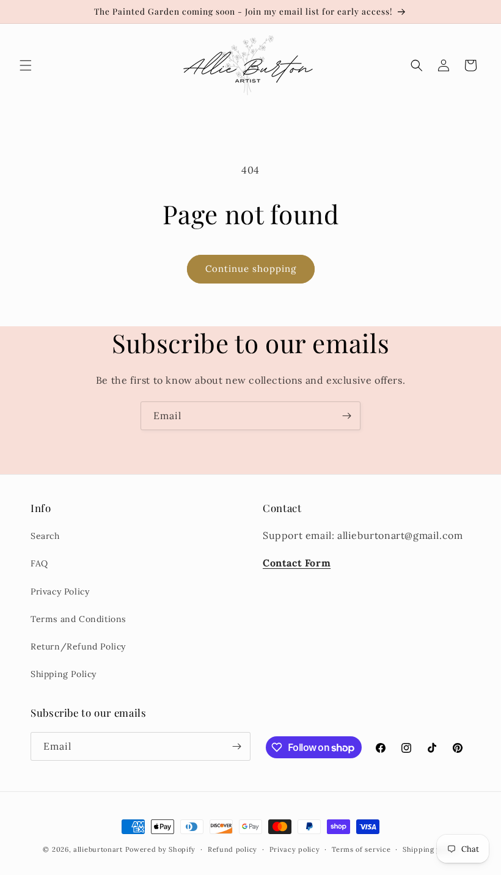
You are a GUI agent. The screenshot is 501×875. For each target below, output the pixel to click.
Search (45, 535)
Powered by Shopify (160, 849)
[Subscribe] (346, 415)
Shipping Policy (64, 673)
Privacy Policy (60, 591)
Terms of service (361, 849)
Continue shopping (250, 268)
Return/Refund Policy (78, 646)
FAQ (39, 563)
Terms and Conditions (78, 618)
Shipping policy (430, 849)
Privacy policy (294, 849)
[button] (25, 65)
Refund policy (232, 849)
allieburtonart (98, 849)
